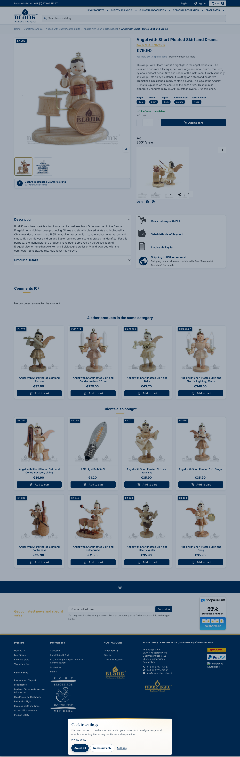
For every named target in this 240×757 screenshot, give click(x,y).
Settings (122, 747)
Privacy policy (78, 739)
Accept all (80, 747)
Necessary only (102, 747)
